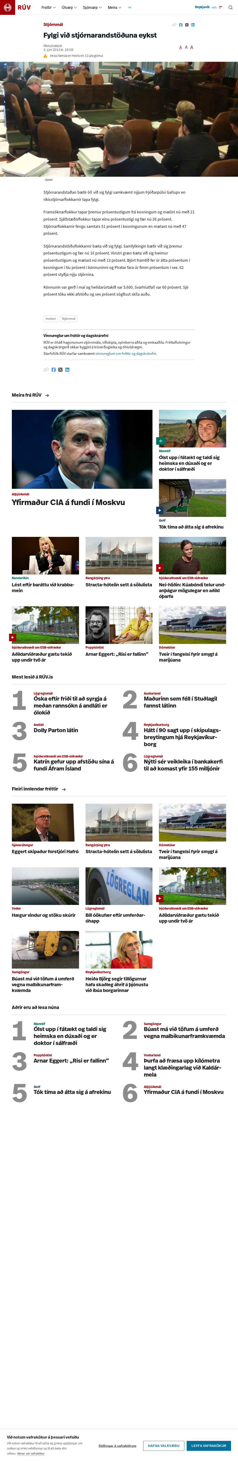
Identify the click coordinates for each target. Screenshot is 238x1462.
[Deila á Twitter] (186, 25)
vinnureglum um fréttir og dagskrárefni (125, 353)
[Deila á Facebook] (180, 25)
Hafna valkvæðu (163, 1446)
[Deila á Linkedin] (193, 25)
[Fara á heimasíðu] (19, 7)
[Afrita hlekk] (174, 25)
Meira (112, 7)
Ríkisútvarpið (52, 46)
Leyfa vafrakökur (209, 1446)
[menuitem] (54, 7)
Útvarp (67, 7)
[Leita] (230, 7)
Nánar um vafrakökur (31, 1453)
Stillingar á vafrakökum (117, 1446)
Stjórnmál (53, 25)
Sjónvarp (90, 7)
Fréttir (47, 7)
